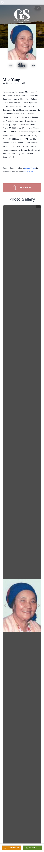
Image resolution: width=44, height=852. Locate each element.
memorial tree (30, 168)
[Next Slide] (38, 605)
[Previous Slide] (5, 605)
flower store (28, 171)
